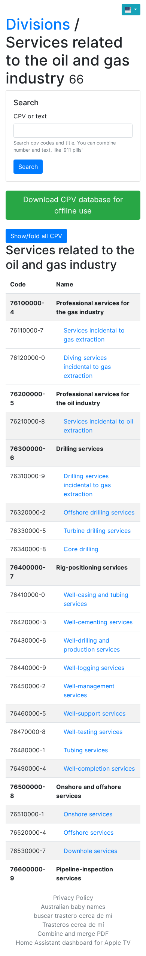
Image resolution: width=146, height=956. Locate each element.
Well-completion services (99, 768)
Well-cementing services (98, 622)
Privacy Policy (73, 897)
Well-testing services (93, 731)
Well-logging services (94, 667)
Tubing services (86, 750)
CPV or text (30, 116)
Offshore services (88, 832)
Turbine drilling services (97, 530)
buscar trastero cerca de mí (73, 915)
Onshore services (88, 814)
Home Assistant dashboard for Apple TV (73, 942)
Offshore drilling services (99, 512)
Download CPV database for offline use (73, 205)
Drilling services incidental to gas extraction (87, 485)
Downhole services (90, 851)
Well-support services (94, 713)
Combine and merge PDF (73, 933)
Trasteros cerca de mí (73, 924)
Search (28, 166)
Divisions (38, 24)
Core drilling (81, 549)
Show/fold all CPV (36, 236)
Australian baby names (73, 906)
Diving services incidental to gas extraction (87, 366)
